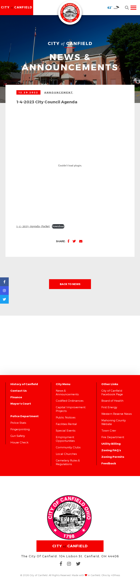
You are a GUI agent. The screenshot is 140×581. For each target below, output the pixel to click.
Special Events (65, 430)
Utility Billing (111, 443)
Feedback (108, 463)
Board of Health (112, 400)
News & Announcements (67, 392)
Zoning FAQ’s (111, 450)
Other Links (109, 384)
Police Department (24, 416)
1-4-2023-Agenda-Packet (33, 226)
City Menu (63, 384)
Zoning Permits (112, 456)
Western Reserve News (116, 413)
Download (58, 226)
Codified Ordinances (69, 400)
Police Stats (18, 422)
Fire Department (112, 437)
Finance (16, 397)
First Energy (109, 407)
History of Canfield (24, 384)
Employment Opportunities (65, 438)
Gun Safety (17, 435)
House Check (19, 442)
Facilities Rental (66, 424)
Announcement (58, 92)
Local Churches (66, 453)
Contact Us (18, 390)
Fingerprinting (20, 429)
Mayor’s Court (20, 403)
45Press (115, 575)
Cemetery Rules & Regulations (68, 462)
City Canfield (16, 7)
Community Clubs (68, 447)
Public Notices (65, 417)
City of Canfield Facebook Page (112, 392)
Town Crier (108, 430)
